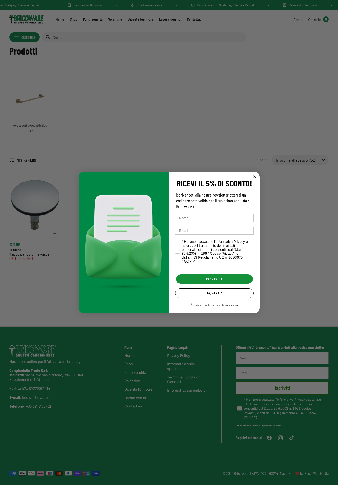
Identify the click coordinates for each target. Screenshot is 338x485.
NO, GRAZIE (214, 293)
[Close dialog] (254, 176)
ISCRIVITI (214, 279)
